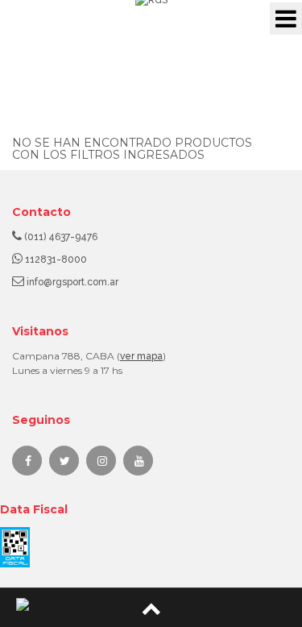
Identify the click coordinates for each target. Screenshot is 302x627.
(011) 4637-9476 (60, 237)
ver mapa (141, 356)
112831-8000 (56, 259)
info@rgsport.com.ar (72, 282)
